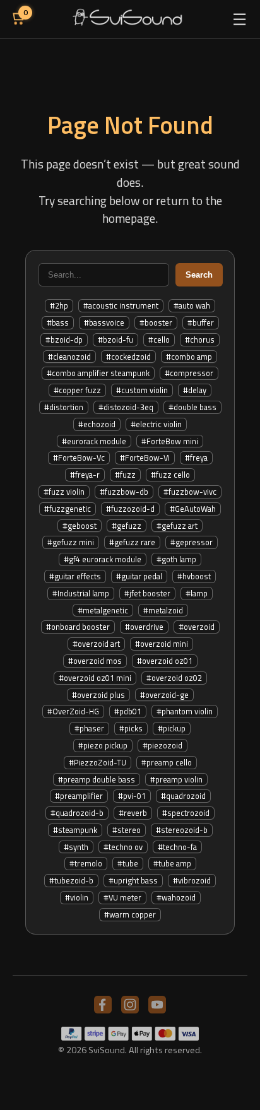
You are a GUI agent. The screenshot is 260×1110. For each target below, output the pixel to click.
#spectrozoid (186, 812)
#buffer (200, 322)
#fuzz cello (170, 474)
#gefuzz (126, 525)
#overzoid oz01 (164, 660)
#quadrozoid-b (76, 812)
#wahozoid (176, 897)
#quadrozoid (183, 795)
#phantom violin (185, 711)
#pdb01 (127, 711)
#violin (76, 897)
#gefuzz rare (132, 542)
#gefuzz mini (70, 542)
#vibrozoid (192, 880)
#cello (159, 339)
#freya (196, 457)
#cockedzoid (128, 356)
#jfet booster (147, 593)
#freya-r (85, 474)
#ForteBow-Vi (145, 457)
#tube (127, 863)
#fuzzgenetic (67, 508)
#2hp (59, 305)
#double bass (192, 407)
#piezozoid (162, 745)
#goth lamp (176, 559)
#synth (76, 847)
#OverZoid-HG (73, 711)
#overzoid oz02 (174, 677)
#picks (131, 728)
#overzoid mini (161, 643)
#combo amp (189, 356)
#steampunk (75, 830)
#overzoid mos (95, 660)
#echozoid (96, 424)
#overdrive (144, 626)
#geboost (79, 525)
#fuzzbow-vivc (189, 491)
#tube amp (172, 863)
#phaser (89, 728)
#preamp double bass (96, 779)
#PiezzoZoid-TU (97, 762)
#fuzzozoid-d (130, 508)
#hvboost (194, 576)
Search (199, 275)
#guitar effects (75, 576)
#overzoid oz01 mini (95, 677)
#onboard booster (78, 626)
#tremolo (85, 863)
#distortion (63, 407)
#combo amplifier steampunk (98, 373)
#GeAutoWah (193, 508)
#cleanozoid (69, 356)
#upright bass (133, 880)
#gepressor (191, 542)
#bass (58, 322)
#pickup (172, 728)
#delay (194, 390)
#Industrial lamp (80, 593)
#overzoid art (96, 643)
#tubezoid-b (71, 880)
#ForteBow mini (169, 441)
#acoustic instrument (120, 305)
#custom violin (142, 390)
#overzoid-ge (164, 694)
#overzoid (197, 626)
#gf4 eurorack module (102, 559)
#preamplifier (79, 795)
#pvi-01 (132, 795)
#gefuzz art (177, 525)
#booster (155, 322)
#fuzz (125, 474)
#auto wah (192, 305)
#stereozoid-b (182, 830)
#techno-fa (177, 847)
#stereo (126, 830)
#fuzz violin (64, 491)
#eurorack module (94, 441)
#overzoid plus (98, 694)
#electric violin (156, 424)
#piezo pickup (102, 745)
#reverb (133, 812)
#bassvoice (104, 322)
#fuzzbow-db (124, 491)
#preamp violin (176, 779)
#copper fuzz (77, 390)
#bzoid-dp (64, 339)
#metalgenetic (103, 610)
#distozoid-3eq (125, 407)
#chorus (200, 339)
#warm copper (130, 914)
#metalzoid (163, 610)
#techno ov (123, 847)
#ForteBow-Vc (79, 457)
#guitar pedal (139, 576)
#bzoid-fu (115, 339)
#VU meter (122, 897)
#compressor (189, 373)
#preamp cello (166, 762)
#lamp (197, 593)
